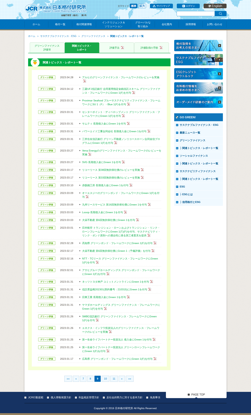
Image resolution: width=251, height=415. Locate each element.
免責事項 (155, 397)
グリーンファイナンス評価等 (47, 47)
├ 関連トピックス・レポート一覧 (199, 148)
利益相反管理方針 (89, 397)
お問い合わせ (214, 24)
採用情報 (191, 24)
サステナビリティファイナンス (198, 171)
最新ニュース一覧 (190, 132)
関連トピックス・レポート (82, 47)
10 (105, 378)
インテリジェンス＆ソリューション (113, 24)
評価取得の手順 (149, 47)
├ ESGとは (186, 194)
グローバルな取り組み (143, 24)
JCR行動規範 (35, 397)
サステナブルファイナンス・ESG (58, 36)
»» (129, 378)
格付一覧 (60, 24)
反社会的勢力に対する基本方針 (125, 397)
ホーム (36, 24)
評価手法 (114, 47)
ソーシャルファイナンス (194, 155)
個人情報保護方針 (61, 397)
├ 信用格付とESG (190, 202)
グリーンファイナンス (93, 36)
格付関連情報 (84, 24)
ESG (182, 186)
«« (68, 378)
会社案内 (167, 24)
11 (114, 378)
